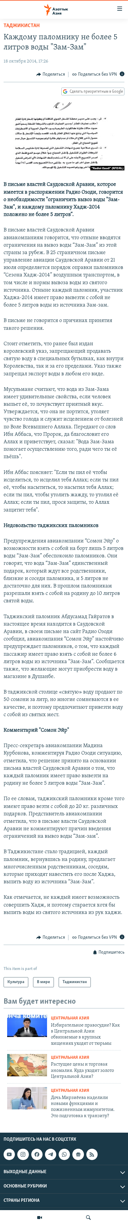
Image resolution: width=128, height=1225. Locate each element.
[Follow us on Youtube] (9, 1154)
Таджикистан (22, 26)
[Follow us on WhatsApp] (64, 1154)
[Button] (50, 74)
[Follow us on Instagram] (23, 1154)
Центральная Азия (70, 1018)
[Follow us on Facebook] (37, 1154)
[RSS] (92, 1154)
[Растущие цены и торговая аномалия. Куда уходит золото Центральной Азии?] (27, 1065)
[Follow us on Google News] (78, 1154)
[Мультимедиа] (40, 1217)
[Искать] (88, 1217)
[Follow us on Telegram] (50, 1154)
